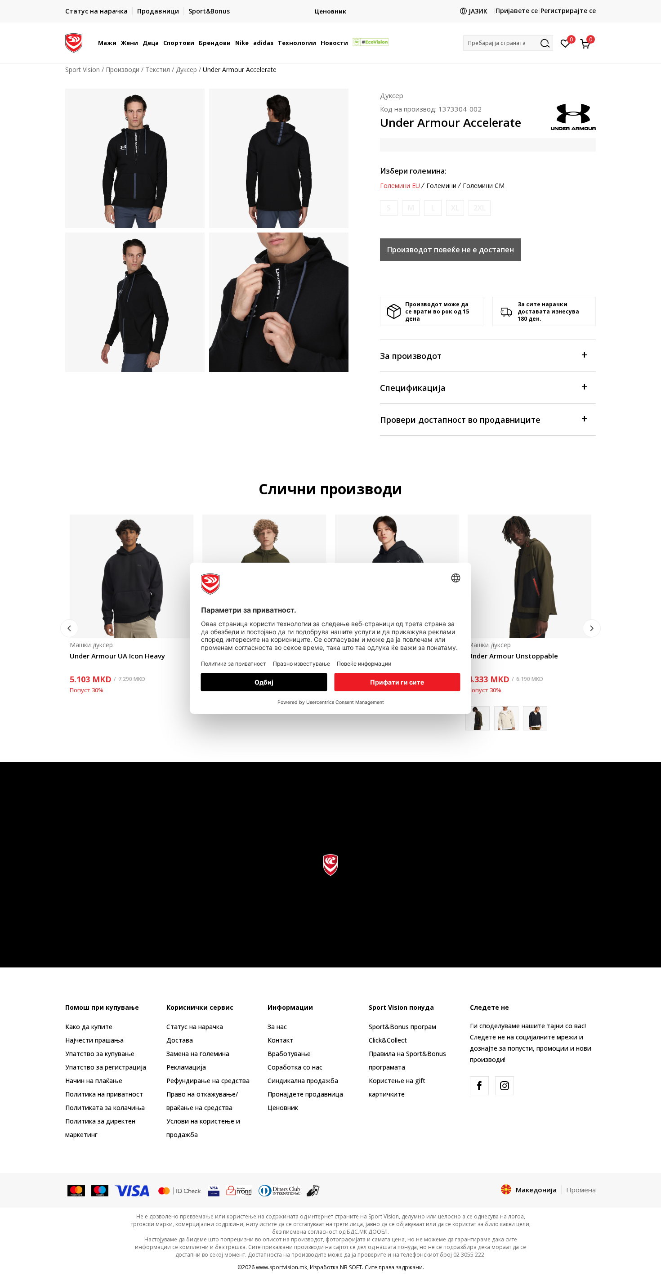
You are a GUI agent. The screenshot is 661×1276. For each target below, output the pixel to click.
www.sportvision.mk (281, 1267)
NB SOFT (351, 1267)
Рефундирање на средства (208, 1080)
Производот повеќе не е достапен (450, 250)
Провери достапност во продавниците (460, 419)
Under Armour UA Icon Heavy (117, 655)
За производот (411, 355)
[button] (118, 42)
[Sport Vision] (73, 42)
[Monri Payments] (239, 1190)
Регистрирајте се (568, 10)
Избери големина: (413, 171)
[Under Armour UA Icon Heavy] (131, 576)
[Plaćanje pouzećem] (313, 1190)
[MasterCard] (76, 1190)
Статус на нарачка (194, 1026)
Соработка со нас (295, 1067)
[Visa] (133, 1190)
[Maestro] (100, 1190)
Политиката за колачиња (105, 1107)
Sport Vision (82, 69)
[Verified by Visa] (213, 1190)
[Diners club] (280, 1190)
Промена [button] (581, 1189)
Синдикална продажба (303, 1080)
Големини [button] (441, 185)
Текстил (157, 69)
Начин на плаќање (93, 1080)
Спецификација (413, 387)
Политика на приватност (104, 1094)
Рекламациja (186, 1067)
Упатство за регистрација (105, 1067)
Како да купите (88, 1026)
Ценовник (283, 1107)
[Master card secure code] (179, 1190)
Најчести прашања (94, 1040)
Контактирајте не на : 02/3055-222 (331, 11)
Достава (179, 1040)
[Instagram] (505, 1086)
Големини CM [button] (484, 185)
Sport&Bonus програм (402, 1026)
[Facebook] (479, 1086)
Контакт (280, 1040)
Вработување (289, 1053)
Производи (122, 69)
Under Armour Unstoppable (513, 655)
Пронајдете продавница (305, 1094)
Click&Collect (388, 1040)
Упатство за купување (99, 1053)
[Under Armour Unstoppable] (529, 576)
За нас (277, 1026)
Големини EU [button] (400, 185)
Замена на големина (197, 1053)
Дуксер (186, 69)
